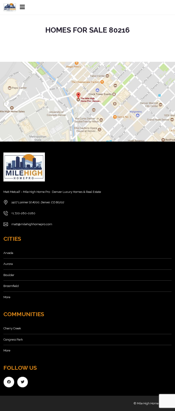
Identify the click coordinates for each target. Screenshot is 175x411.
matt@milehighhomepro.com (31, 224)
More (6, 297)
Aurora (8, 264)
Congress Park (13, 339)
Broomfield (11, 286)
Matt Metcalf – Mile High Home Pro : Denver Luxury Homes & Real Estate (52, 192)
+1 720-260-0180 (23, 213)
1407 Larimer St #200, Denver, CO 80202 (37, 202)
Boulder (8, 275)
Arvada (8, 253)
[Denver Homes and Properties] (8, 7)
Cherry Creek (12, 328)
